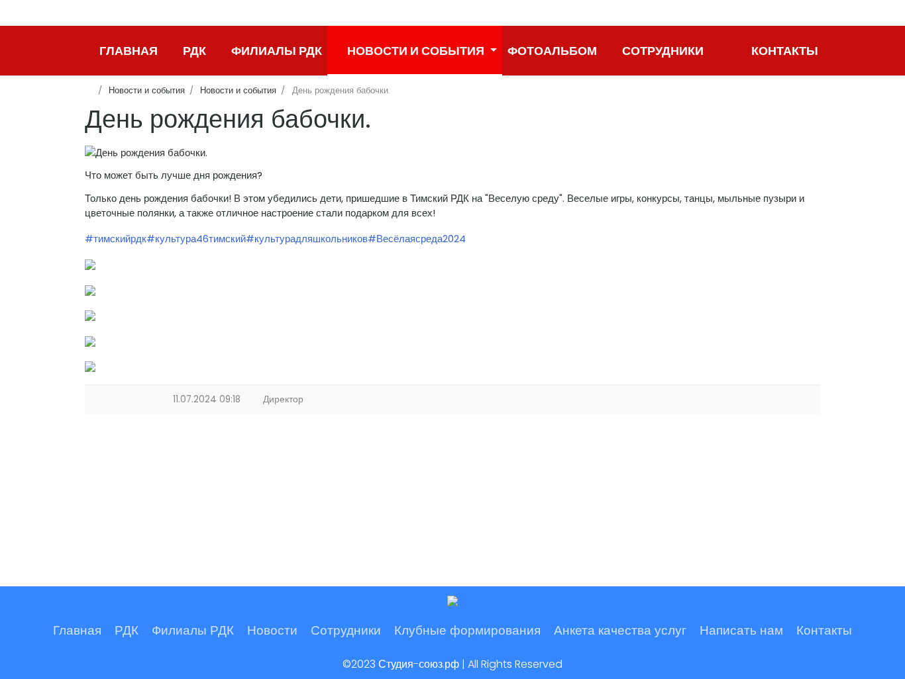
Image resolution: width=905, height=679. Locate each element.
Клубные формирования (467, 630)
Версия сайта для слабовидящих (95, 13)
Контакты (824, 630)
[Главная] (89, 90)
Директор (283, 399)
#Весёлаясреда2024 (417, 239)
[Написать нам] (720, 50)
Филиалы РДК (193, 630)
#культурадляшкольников (307, 239)
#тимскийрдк (115, 239)
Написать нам (741, 630)
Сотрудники (346, 630)
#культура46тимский (196, 239)
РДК (126, 630)
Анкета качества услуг (620, 630)
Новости (272, 630)
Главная (77, 630)
